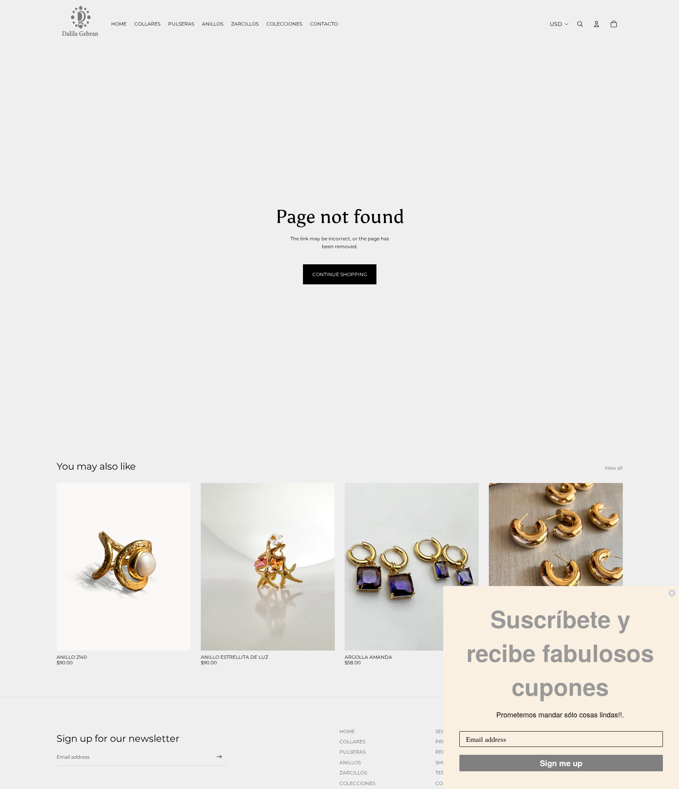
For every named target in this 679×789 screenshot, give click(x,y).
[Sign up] (219, 757)
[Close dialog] (672, 593)
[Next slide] (179, 566)
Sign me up (561, 763)
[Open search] (580, 24)
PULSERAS (352, 752)
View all (613, 468)
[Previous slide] (68, 566)
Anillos (350, 762)
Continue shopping (339, 274)
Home (347, 731)
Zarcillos (353, 773)
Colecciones (357, 783)
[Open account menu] (596, 24)
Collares (352, 742)
